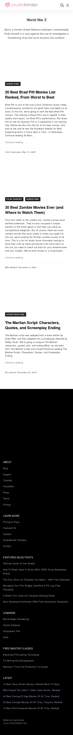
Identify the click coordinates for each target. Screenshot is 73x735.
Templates (8, 486)
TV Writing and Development (18, 660)
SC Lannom (10, 372)
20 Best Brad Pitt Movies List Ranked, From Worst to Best (30, 94)
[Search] (62, 5)
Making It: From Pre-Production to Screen (25, 666)
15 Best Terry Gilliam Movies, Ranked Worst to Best (31, 684)
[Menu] (68, 5)
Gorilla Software (11, 625)
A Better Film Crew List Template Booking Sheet (29, 595)
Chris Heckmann (13, 152)
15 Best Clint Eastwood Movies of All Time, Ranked (31, 708)
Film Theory (14, 199)
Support (7, 474)
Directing (12, 84)
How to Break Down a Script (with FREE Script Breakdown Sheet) (35, 571)
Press (6, 492)
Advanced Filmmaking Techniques (21, 654)
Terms (6, 498)
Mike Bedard (11, 267)
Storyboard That (11, 631)
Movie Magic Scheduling (16, 619)
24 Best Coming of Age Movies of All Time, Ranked (31, 696)
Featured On (9, 528)
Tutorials (7, 480)
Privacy (7, 504)
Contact (7, 546)
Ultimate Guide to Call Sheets (19, 563)
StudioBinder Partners (14, 540)
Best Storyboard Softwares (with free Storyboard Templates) (35, 601)
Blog (5, 468)
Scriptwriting (15, 314)
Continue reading (14, 142)
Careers (7, 534)
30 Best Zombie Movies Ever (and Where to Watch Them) (34, 209)
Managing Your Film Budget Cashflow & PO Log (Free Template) (31, 587)
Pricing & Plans (11, 522)
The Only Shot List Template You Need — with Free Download (36, 579)
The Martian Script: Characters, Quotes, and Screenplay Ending (32, 325)
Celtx (6, 637)
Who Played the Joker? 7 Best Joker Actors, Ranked (31, 690)
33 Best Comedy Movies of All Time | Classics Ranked (32, 702)
